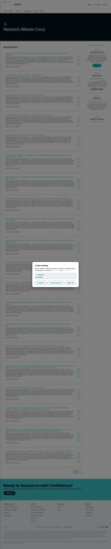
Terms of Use (66, 270)
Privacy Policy (56, 270)
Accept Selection (56, 283)
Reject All (70, 283)
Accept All (40, 283)
